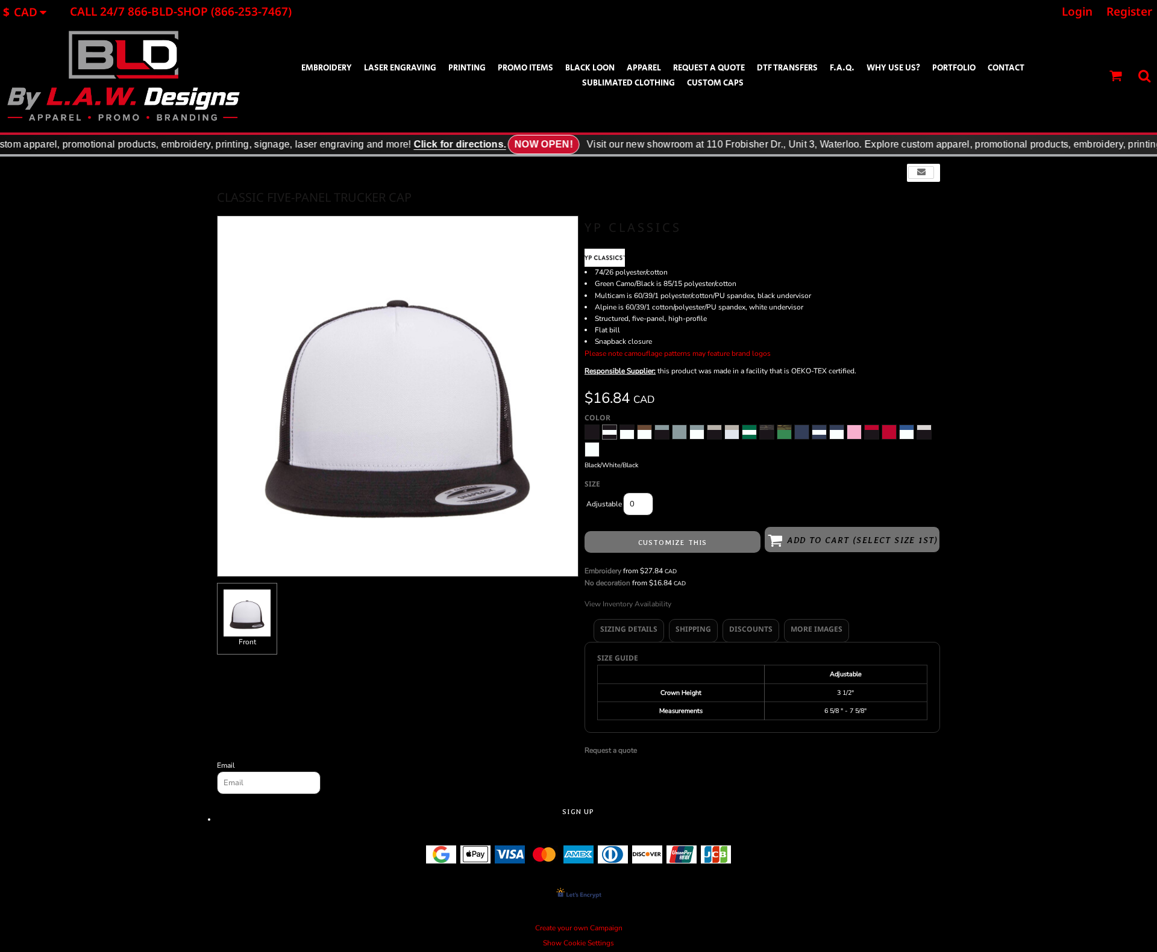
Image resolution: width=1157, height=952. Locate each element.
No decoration (607, 583)
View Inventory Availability (628, 604)
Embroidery (603, 571)
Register (1129, 11)
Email (226, 765)
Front (247, 642)
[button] (29, 12)
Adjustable (604, 504)
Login (1077, 11)
